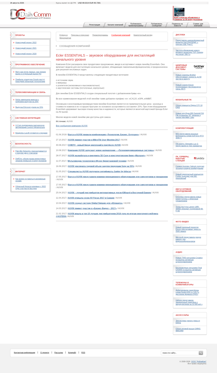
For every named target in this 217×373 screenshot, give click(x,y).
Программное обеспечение (30, 64)
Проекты (20, 35)
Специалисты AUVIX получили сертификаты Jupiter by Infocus (99, 171)
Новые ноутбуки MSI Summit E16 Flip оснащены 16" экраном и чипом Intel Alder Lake (190, 115)
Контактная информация (24, 352)
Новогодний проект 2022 (25, 42)
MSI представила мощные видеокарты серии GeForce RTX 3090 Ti (190, 136)
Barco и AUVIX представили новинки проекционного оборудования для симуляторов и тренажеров (118, 177)
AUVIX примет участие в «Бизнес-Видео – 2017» (92, 208)
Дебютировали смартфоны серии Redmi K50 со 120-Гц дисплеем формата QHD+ (187, 292)
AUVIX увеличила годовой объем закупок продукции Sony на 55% (101, 166)
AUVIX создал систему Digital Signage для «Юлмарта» (95, 203)
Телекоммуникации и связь (30, 92)
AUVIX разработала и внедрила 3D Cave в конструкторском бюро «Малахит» (106, 155)
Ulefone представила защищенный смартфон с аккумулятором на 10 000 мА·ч (189, 302)
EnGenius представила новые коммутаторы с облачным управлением (188, 199)
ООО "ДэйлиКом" (198, 361)
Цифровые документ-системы (181, 67)
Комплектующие (185, 128)
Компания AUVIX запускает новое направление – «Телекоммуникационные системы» (111, 150)
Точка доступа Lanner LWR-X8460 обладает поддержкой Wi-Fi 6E (189, 209)
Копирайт (72, 352)
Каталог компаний (115, 25)
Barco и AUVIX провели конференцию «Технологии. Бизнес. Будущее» (103, 134)
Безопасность (23, 144)
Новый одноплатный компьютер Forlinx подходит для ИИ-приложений (189, 176)
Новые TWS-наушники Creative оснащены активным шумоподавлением (189, 260)
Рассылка (58, 352)
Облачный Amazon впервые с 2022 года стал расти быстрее (30, 187)
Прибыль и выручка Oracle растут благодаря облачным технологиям (30, 80)
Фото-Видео (182, 222)
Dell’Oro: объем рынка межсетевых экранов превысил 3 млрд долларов (30, 160)
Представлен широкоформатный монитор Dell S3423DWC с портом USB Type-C (190, 42)
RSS (83, 352)
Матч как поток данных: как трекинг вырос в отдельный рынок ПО (30, 73)
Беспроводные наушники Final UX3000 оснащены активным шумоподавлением (189, 270)
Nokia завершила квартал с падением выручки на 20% (27, 101)
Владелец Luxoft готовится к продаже (31, 133)
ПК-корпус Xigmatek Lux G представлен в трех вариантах (189, 145)
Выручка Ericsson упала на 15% (29, 107)
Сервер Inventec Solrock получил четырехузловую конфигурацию (190, 167)
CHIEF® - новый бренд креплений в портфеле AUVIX (94, 145)
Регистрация (94, 25)
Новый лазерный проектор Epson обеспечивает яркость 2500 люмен (188, 229)
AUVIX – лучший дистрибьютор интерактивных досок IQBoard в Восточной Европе (109, 192)
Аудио (179, 252)
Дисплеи (180, 35)
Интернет (20, 171)
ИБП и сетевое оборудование (184, 190)
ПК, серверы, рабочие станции (182, 159)
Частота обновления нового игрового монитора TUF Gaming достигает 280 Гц (189, 52)
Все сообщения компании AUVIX (71, 126)
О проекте (44, 352)
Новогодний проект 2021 (25, 48)
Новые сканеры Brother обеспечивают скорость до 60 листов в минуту (188, 77)
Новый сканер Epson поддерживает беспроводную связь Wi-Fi (188, 87)
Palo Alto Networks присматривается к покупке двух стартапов (31, 152)
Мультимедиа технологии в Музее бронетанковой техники (97, 161)
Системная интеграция (27, 118)
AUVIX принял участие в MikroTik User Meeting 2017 (94, 140)
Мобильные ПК (184, 100)
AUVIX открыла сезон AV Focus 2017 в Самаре (91, 198)
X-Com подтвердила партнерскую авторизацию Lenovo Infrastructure (30, 126)
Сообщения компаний (74, 46)
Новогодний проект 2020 (25, 54)
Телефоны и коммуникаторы (184, 284)
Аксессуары (182, 315)
